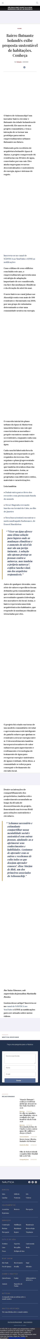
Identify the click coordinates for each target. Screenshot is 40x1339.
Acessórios (5, 1209)
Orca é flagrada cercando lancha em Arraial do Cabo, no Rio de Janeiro (20, 508)
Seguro (16, 1232)
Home (19, 28)
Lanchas (4, 1198)
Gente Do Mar (24, 1145)
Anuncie (4, 1284)
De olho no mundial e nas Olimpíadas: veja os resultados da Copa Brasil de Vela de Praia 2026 (28, 1117)
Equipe (16, 1278)
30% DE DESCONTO (25, 9)
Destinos (4, 1244)
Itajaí (27, 1263)
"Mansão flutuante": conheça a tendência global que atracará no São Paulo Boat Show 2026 (28, 1103)
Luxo (3, 1247)
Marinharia (17, 1228)
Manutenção (30, 1225)
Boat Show (7, 1258)
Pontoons (17, 1198)
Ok (10, 1338)
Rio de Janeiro (18, 1263)
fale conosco (28, 1322)
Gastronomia (30, 1244)
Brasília (16, 1267)
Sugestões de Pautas (18, 1285)
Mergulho (17, 1247)
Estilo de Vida (9, 1239)
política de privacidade (15, 1322)
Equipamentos (9, 1205)
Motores (16, 1209)
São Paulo (5, 1263)
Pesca (4, 1251)
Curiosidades (24, 1136)
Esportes (17, 1244)
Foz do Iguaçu (6, 1267)
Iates (3, 1194)
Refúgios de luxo (19, 1251)
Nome (8, 1068)
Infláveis (16, 1194)
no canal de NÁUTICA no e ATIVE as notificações (19, 259)
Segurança (5, 1213)
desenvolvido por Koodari (20, 1325)
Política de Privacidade (18, 1338)
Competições (24, 1159)
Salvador (29, 1267)
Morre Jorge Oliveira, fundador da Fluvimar (28, 1140)
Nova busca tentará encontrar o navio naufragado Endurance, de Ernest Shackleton (19, 521)
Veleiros (28, 1198)
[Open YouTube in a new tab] (24, 67)
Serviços (6, 1220)
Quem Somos (6, 1278)
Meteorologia (30, 1228)
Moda (28, 1247)
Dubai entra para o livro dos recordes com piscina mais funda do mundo (20, 495)
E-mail (8, 1074)
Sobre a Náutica (10, 1274)
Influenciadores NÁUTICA (31, 1279)
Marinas (4, 1228)
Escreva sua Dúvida (12, 1056)
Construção (6, 1225)
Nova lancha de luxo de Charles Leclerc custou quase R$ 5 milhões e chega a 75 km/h (28, 1130)
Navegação (29, 1209)
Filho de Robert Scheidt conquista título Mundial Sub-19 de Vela (29, 1154)
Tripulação (29, 1232)
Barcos (22, 1111)
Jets (27, 1194)
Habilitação (17, 1225)
